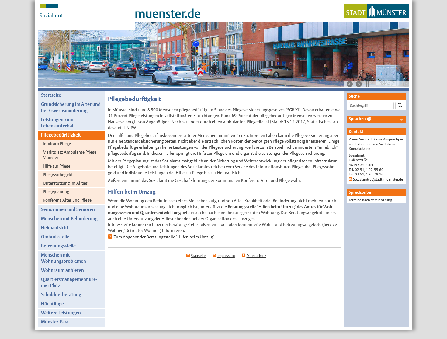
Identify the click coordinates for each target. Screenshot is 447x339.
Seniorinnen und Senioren (68, 209)
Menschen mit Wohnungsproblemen (63, 258)
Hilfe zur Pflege (56, 166)
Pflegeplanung (56, 191)
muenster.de (168, 14)
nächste (359, 84)
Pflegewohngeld (57, 174)
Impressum (226, 256)
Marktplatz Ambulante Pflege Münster (69, 155)
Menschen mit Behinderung (69, 218)
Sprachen (357, 118)
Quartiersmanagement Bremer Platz (69, 282)
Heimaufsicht (54, 227)
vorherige (350, 84)
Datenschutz (256, 256)
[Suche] (399, 106)
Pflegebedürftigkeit (61, 134)
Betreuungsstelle (58, 245)
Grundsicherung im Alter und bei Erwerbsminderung (71, 107)
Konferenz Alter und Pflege (67, 200)
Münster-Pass (54, 321)
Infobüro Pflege (57, 143)
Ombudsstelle (55, 236)
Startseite (51, 95)
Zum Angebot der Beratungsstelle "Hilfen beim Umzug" (163, 236)
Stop (367, 84)
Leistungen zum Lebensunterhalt (58, 122)
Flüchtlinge (52, 303)
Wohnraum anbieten (62, 270)
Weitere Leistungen (61, 312)
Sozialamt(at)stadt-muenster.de (378, 179)
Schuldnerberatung (61, 294)
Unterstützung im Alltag (65, 183)
